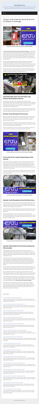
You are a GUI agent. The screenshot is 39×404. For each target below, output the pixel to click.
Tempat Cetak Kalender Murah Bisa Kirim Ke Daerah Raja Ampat (13, 323)
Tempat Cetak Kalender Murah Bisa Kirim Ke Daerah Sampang (13, 310)
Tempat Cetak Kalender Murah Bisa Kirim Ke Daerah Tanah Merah (14, 369)
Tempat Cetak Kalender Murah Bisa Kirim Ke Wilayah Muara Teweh (14, 304)
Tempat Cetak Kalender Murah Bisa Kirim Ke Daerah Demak (13, 336)
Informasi (7, 16)
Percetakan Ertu (19, 5)
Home (4, 16)
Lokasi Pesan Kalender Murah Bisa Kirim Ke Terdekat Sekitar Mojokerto (15, 330)
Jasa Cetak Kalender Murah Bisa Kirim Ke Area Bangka (12, 389)
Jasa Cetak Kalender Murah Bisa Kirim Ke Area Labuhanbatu (13, 382)
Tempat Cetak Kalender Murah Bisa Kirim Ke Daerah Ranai (12, 317)
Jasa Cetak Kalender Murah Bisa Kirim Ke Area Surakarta (12, 297)
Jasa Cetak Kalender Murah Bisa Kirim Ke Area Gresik (12, 343)
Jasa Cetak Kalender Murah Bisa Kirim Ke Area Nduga (12, 349)
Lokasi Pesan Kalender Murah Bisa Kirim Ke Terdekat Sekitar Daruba (14, 356)
